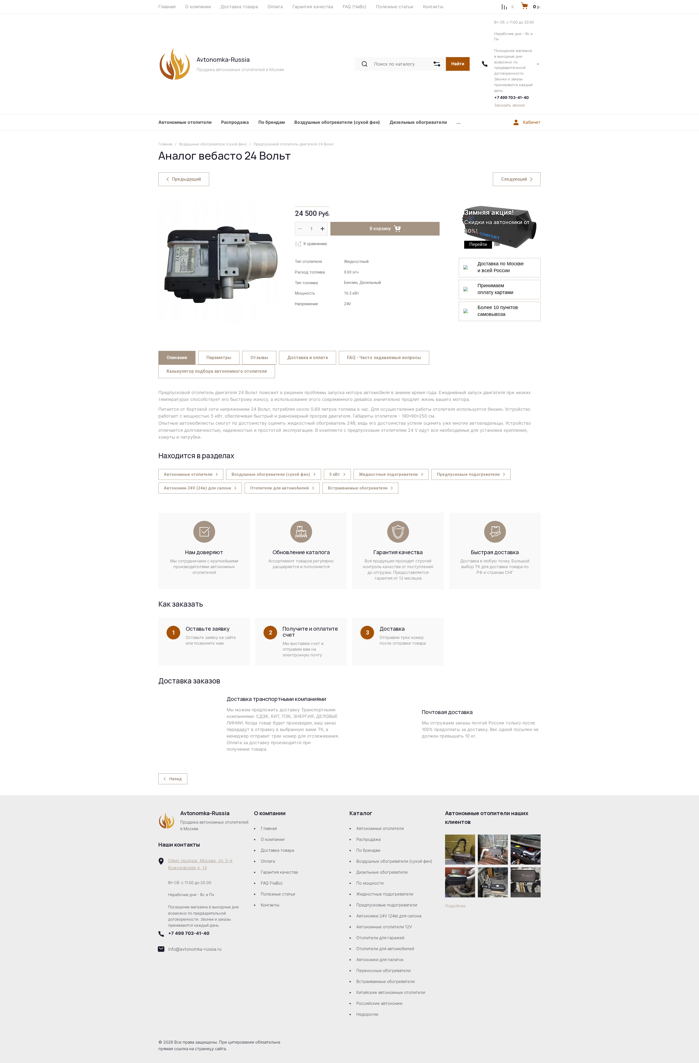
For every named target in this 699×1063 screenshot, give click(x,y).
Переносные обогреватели (383, 970)
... (459, 122)
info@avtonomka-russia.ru (194, 949)
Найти (457, 63)
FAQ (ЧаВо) (272, 883)
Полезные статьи (278, 894)
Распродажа (235, 122)
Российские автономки (379, 1003)
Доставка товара (277, 850)
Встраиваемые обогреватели (385, 981)
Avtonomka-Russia (223, 59)
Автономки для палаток (380, 959)
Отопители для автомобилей (385, 948)
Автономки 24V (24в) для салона (388, 915)
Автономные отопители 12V (384, 926)
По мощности (370, 883)
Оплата (268, 861)
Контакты (270, 905)
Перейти (478, 244)
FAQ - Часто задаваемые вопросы (384, 357)
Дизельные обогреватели (418, 122)
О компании (273, 839)
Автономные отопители (185, 122)
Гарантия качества (279, 872)
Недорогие (367, 1014)
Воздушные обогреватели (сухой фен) (337, 122)
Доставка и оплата (307, 357)
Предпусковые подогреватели (386, 905)
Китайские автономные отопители (390, 992)
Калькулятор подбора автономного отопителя (217, 371)
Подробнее (455, 905)
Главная (165, 144)
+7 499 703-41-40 (511, 97)
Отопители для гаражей (380, 937)
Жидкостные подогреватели (384, 894)
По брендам (271, 122)
